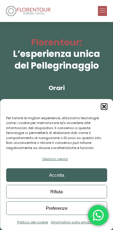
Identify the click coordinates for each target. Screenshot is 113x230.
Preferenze (56, 208)
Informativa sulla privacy (72, 222)
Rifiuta (56, 191)
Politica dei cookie (32, 222)
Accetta (56, 175)
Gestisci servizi (55, 159)
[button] (104, 107)
